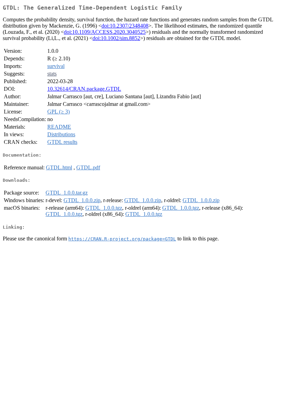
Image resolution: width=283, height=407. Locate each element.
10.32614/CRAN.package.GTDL (84, 89)
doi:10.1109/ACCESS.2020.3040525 (105, 32)
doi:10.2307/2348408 (124, 26)
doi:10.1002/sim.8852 (116, 38)
